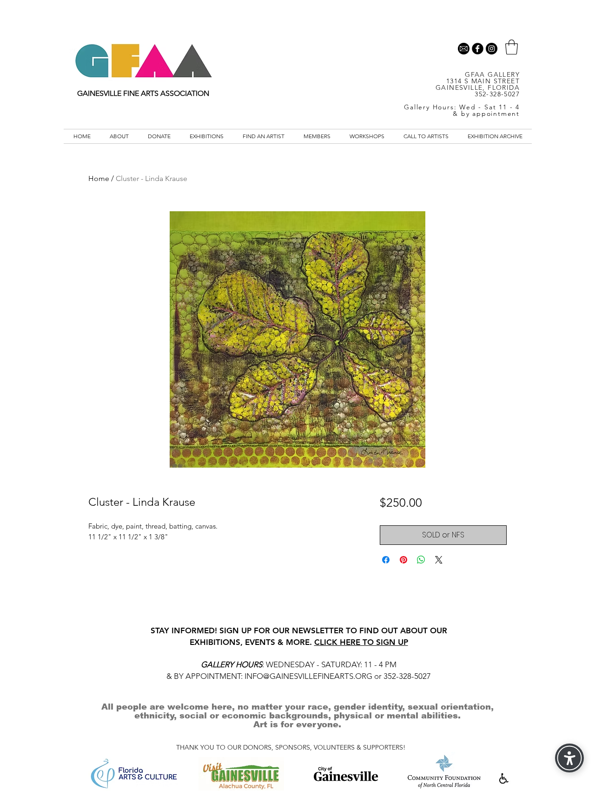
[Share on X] (438, 559)
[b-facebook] (477, 48)
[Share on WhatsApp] (421, 559)
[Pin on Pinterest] (403, 559)
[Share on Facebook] (385, 559)
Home (98, 178)
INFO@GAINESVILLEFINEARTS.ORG (308, 676)
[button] (511, 47)
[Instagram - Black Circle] (491, 48)
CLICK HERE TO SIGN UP (361, 642)
